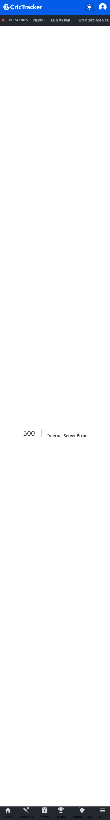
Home (7, 817)
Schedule (26, 817)
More (102, 817)
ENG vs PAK (60, 20)
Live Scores (17, 20)
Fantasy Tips (82, 817)
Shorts (45, 817)
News (38, 20)
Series (60, 817)
